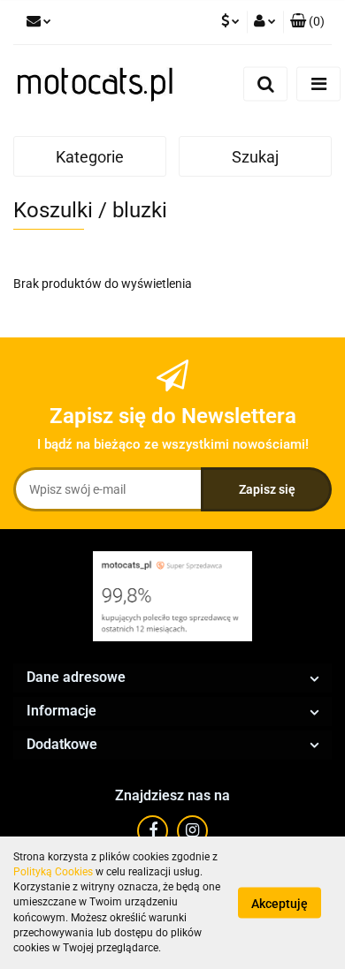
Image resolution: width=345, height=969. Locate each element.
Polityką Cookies (53, 872)
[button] (307, 22)
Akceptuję (279, 904)
